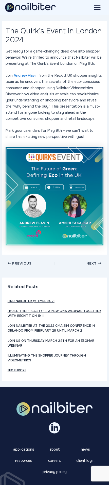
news (85, 449)
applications (23, 449)
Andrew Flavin (26, 75)
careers (54, 460)
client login (85, 460)
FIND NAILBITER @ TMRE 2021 (31, 301)
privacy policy (55, 471)
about (54, 449)
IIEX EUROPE (17, 370)
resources (23, 460)
